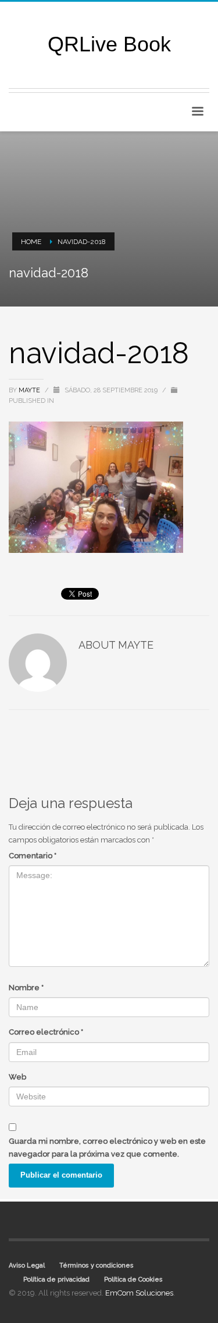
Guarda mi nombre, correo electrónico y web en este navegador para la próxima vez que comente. (107, 1147)
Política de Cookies (133, 1279)
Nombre (26, 987)
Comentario (32, 855)
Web (17, 1077)
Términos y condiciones (96, 1265)
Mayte (30, 390)
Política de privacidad (56, 1279)
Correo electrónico (46, 1032)
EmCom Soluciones (139, 1293)
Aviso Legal (27, 1265)
